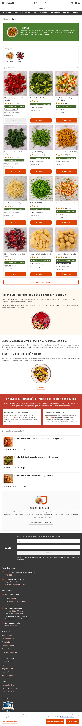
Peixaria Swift (7, 642)
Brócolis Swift (49, 418)
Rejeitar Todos (72, 721)
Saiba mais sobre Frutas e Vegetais (39, 34)
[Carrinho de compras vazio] (79, 3)
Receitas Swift (7, 635)
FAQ (3, 665)
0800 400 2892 (17, 611)
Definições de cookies (10, 721)
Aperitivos (65, 13)
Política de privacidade (10, 649)
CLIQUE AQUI (10, 598)
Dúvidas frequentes (9, 652)
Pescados (43, 13)
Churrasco (7, 13)
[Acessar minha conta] (75, 3)
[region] (41, 719)
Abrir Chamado (11, 626)
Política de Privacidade (67, 717)
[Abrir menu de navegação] (3, 3)
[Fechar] (78, 715)
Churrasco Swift (8, 638)
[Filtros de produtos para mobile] (77, 68)
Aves (21, 13)
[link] (41, 8)
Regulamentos (7, 668)
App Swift (5, 672)
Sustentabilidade (8, 692)
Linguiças (34, 13)
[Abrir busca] (72, 3)
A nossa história (8, 685)
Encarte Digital (7, 675)
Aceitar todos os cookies (55, 721)
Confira (41, 387)
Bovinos (15, 13)
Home (5, 19)
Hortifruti (74, 13)
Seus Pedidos (7, 662)
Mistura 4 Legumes (10, 418)
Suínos (27, 13)
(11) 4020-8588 (10, 575)
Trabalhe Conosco (9, 645)
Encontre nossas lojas (10, 688)
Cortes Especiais (54, 13)
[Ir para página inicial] (10, 3)
